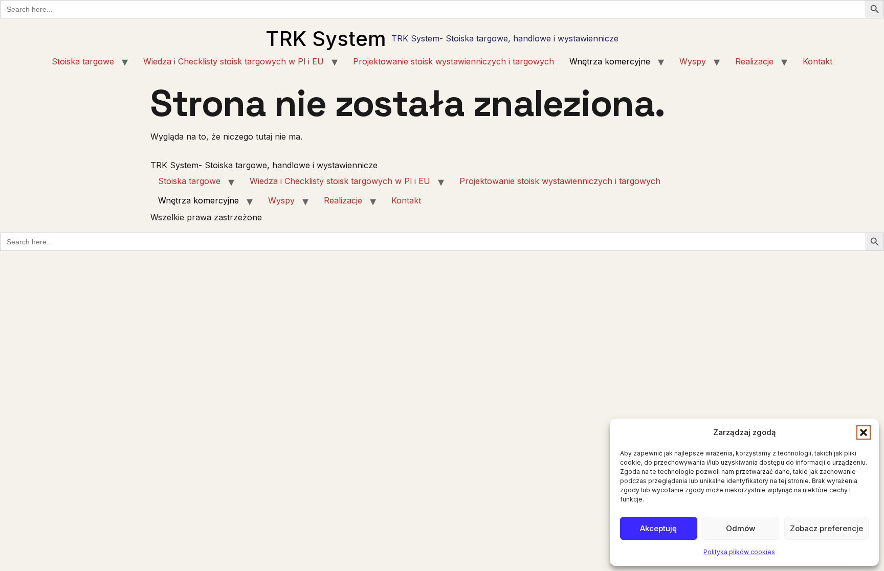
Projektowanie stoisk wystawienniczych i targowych (453, 61)
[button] (863, 432)
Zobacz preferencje (826, 528)
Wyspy (692, 61)
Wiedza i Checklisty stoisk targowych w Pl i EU (233, 61)
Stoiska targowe (83, 61)
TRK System (326, 38)
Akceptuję (658, 528)
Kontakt (817, 61)
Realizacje (754, 61)
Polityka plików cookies (739, 552)
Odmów (740, 528)
